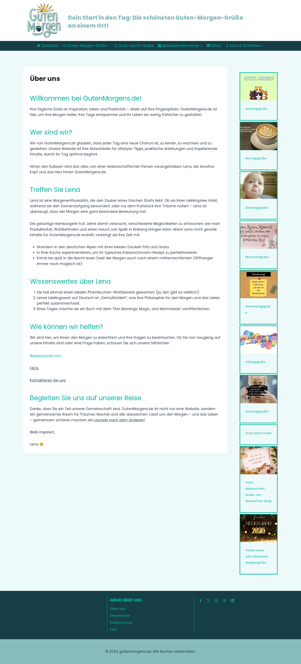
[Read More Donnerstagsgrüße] (258, 284)
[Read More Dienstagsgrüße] (258, 185)
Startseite (49, 45)
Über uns (118, 608)
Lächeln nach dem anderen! (119, 420)
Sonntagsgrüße (256, 109)
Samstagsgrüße (256, 411)
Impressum (120, 615)
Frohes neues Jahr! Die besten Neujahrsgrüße (256, 556)
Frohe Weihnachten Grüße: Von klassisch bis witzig (258, 491)
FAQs (34, 368)
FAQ (113, 629)
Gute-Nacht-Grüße (136, 45)
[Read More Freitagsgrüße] (258, 340)
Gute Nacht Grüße (258, 433)
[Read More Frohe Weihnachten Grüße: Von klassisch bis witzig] (258, 460)
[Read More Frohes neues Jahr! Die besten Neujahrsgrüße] (258, 528)
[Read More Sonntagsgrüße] (258, 87)
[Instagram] (216, 600)
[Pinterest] (224, 600)
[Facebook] (200, 600)
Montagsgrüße (255, 158)
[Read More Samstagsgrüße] (258, 389)
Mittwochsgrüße (257, 257)
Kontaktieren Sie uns (48, 380)
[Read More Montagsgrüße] (258, 136)
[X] (208, 600)
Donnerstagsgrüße (257, 309)
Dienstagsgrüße (256, 208)
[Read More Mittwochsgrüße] (258, 235)
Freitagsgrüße (255, 362)
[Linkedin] (232, 600)
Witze (216, 45)
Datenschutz (121, 622)
